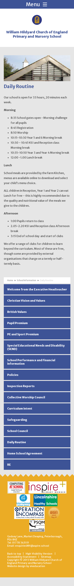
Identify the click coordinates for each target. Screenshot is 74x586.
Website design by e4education (26, 566)
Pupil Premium (17, 323)
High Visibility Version (39, 553)
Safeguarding (17, 419)
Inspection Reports (21, 386)
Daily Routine (46, 280)
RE (9, 464)
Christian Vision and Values (26, 300)
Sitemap (46, 556)
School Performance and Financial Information (31, 361)
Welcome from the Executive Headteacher (37, 289)
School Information (26, 280)
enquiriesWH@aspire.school (32, 545)
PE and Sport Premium (23, 334)
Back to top (14, 553)
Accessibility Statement (21, 556)
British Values (17, 312)
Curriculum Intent (19, 408)
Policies (12, 375)
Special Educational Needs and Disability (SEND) (36, 347)
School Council (17, 431)
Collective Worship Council (26, 397)
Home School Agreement (24, 453)
